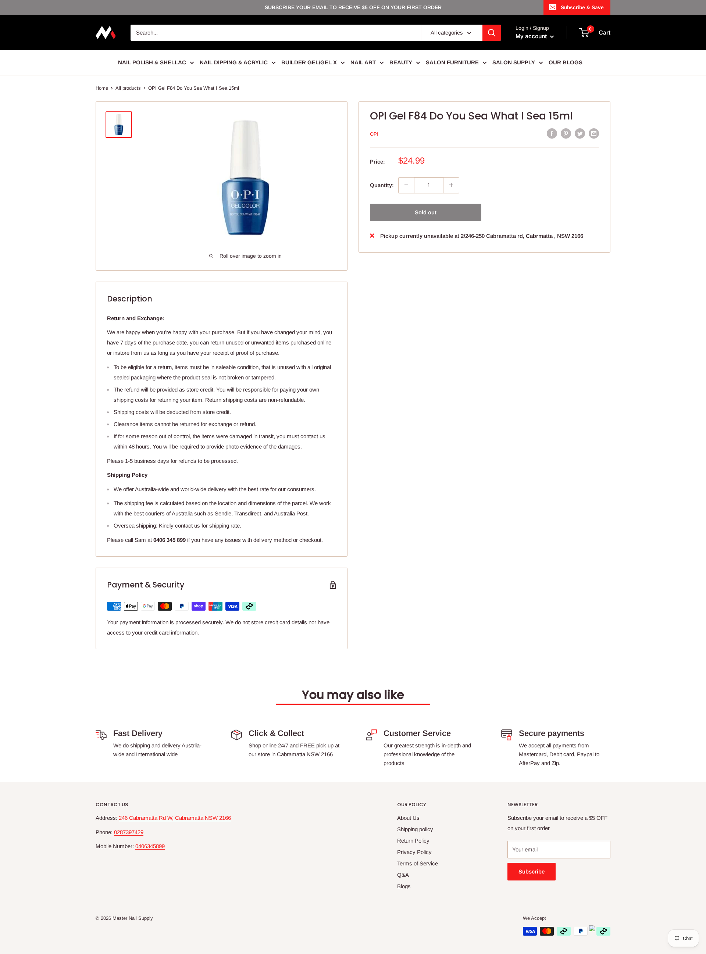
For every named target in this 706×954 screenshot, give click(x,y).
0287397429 (128, 832)
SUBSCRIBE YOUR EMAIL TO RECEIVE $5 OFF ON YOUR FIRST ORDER (353, 7)
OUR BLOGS (565, 62)
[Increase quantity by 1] (451, 185)
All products (128, 88)
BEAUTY (400, 62)
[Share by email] (594, 133)
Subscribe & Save (582, 7)
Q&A (403, 875)
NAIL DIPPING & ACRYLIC (234, 62)
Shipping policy (415, 829)
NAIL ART (363, 62)
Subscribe (531, 871)
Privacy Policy (414, 852)
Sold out (425, 212)
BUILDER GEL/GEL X (309, 62)
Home (102, 88)
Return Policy (413, 840)
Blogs (404, 886)
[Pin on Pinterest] (566, 133)
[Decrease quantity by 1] (406, 185)
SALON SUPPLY (513, 62)
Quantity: (382, 185)
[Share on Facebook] (552, 133)
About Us (408, 818)
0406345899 (150, 846)
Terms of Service (417, 863)
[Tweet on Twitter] (580, 133)
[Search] (491, 33)
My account (532, 36)
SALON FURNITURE (452, 62)
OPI (374, 134)
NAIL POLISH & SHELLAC (152, 62)
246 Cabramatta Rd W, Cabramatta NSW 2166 (175, 818)
